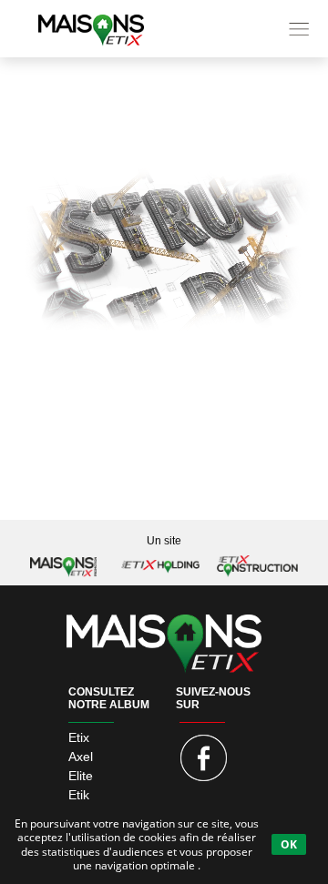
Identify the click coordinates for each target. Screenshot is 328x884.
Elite (80, 775)
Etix (78, 737)
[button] (164, 28)
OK (289, 844)
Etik (78, 794)
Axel (80, 756)
